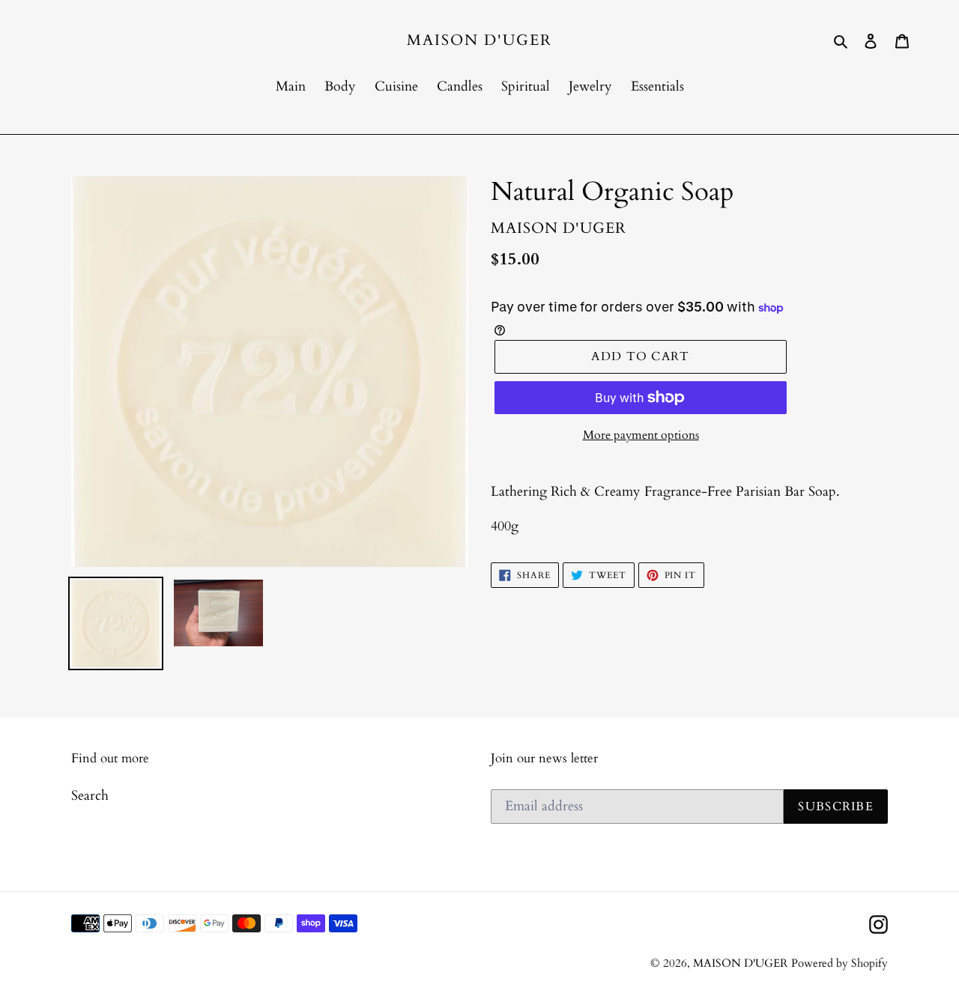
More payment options (641, 435)
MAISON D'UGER (479, 40)
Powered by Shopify (839, 963)
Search (90, 795)
